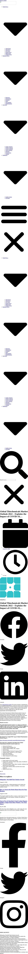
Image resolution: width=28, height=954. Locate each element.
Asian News (8, 48)
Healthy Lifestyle (9, 148)
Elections (7, 151)
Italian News (8, 53)
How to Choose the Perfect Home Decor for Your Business (12, 938)
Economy (7, 100)
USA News (7, 49)
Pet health (7, 198)
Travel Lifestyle (8, 150)
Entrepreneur (8, 98)
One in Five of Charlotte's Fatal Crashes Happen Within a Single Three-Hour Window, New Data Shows (14, 943)
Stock (6, 101)
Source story (2, 773)
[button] (14, 228)
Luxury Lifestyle (9, 149)
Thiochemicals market (7, 704)
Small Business (8, 103)
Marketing (7, 97)
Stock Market (8, 102)
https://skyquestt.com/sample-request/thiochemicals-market (12, 740)
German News (8, 54)
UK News (7, 51)
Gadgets (7, 154)
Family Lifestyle (8, 146)
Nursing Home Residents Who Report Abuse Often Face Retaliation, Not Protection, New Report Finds (12, 948)
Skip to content (3, 0)
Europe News (8, 52)
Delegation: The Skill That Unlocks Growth (12, 779)
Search (1, 479)
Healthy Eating (8, 197)
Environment (8, 152)
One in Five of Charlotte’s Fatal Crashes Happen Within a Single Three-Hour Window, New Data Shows (13, 802)
